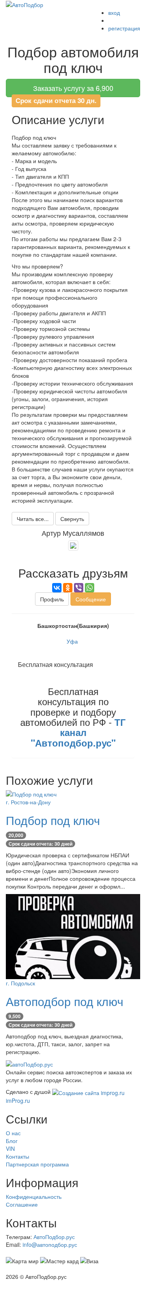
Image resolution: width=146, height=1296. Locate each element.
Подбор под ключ (53, 820)
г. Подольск (20, 983)
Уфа (72, 641)
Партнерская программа (37, 1164)
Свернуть (72, 519)
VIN (10, 1148)
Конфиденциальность (34, 1196)
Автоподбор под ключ (64, 1001)
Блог (12, 1141)
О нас (13, 1133)
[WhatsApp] (89, 587)
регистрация (124, 28)
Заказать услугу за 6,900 (73, 88)
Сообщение (91, 599)
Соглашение (22, 1204)
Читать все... (33, 519)
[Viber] (78, 587)
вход (114, 12)
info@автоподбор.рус (50, 1244)
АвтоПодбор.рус (54, 1237)
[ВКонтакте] (57, 587)
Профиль (52, 599)
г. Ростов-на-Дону (28, 802)
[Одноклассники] (67, 587)
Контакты (17, 1156)
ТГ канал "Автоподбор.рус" (78, 732)
